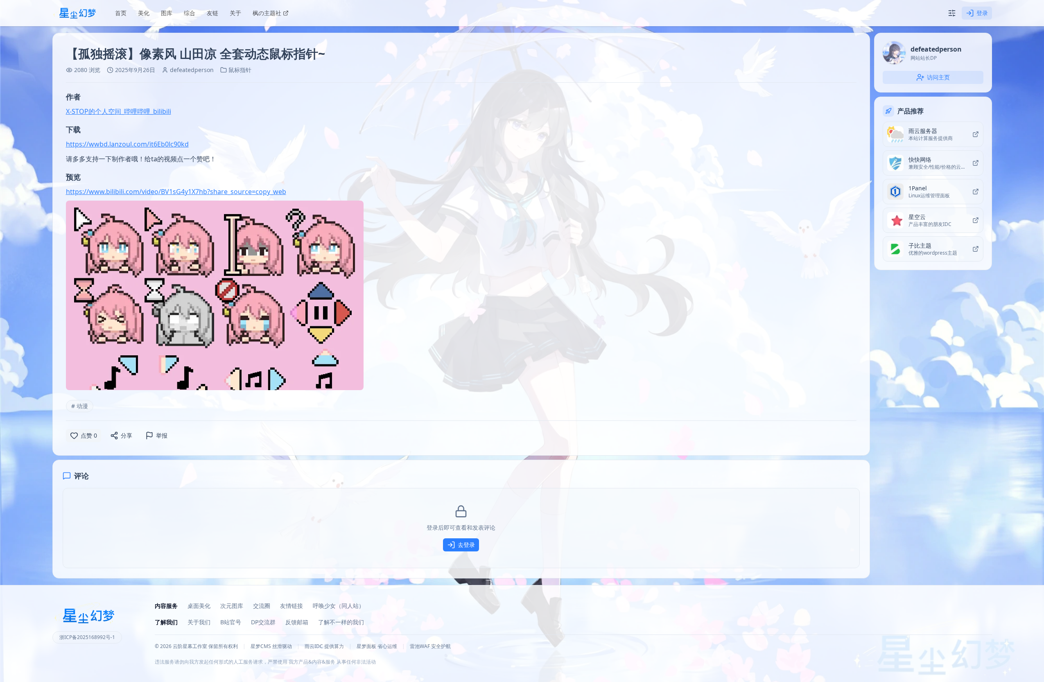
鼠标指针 (239, 70)
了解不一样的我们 (341, 622)
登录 (982, 13)
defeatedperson (192, 70)
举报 (161, 435)
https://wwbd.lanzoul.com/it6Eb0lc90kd (127, 144)
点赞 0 (89, 435)
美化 (143, 13)
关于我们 (199, 622)
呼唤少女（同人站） (338, 606)
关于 (235, 13)
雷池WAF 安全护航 (430, 646)
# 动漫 (79, 406)
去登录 (466, 545)
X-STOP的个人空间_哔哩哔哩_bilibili (118, 111)
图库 (166, 13)
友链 (212, 13)
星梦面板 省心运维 (377, 646)
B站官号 (230, 622)
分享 (126, 435)
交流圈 (261, 606)
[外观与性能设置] (951, 13)
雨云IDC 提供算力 (324, 646)
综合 (189, 13)
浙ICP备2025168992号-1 (87, 637)
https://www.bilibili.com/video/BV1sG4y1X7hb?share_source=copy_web (176, 191)
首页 (121, 13)
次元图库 (231, 606)
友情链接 (291, 606)
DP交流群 (263, 622)
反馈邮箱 (296, 622)
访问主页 (938, 77)
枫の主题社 (267, 13)
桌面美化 (199, 606)
